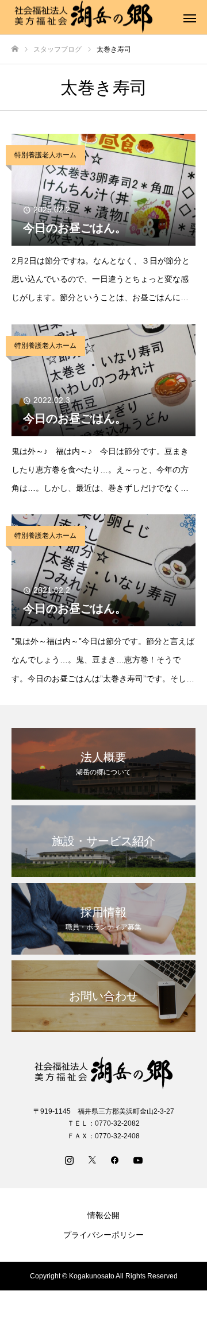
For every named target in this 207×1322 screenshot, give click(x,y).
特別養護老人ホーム (45, 155)
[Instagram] (69, 1159)
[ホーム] (15, 49)
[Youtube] (138, 1159)
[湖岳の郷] (103, 1073)
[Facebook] (115, 1159)
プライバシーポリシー (103, 1234)
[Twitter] (92, 1159)
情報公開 (103, 1215)
